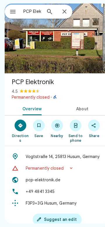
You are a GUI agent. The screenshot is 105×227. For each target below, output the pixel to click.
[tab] (31, 108)
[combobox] (32, 11)
